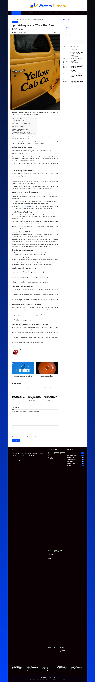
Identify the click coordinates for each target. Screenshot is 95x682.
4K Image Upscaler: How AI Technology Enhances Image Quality (18, 397)
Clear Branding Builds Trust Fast (20, 121)
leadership (35, 457)
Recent (67, 42)
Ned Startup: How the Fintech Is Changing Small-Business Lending (77, 60)
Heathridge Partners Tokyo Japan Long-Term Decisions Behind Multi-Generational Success (34, 397)
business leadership (15, 455)
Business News (15, 12)
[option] (17, 666)
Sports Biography (42, 457)
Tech (13, 460)
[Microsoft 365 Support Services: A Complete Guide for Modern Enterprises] (51, 391)
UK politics (23, 460)
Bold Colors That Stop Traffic (19, 120)
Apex (15, 32)
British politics (35, 453)
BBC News (18, 453)
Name (13, 427)
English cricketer (32, 455)
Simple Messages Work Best (19, 124)
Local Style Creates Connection (20, 130)
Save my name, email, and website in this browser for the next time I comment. (29, 436)
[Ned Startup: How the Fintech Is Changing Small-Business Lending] (67, 60)
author (13, 453)
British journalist (28, 453)
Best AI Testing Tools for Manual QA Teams (16, 669)
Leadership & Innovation (41, 12)
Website (37, 431)
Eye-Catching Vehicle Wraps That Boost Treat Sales (24, 133)
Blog (23, 12)
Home (13, 19)
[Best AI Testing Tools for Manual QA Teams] (67, 48)
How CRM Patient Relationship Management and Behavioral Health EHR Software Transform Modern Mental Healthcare (77, 67)
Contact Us (73, 12)
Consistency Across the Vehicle (20, 127)
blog (22, 453)
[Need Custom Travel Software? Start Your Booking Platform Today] (51, 456)
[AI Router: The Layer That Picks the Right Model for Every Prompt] (67, 54)
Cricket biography (24, 455)
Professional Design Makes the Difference (22, 132)
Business (41, 453)
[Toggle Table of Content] (34, 119)
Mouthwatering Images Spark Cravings (21, 123)
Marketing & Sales (53, 12)
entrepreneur (39, 455)
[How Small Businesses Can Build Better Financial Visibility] (67, 81)
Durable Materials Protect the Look (20, 129)
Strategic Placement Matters (19, 126)
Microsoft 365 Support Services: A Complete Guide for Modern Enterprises (50, 397)
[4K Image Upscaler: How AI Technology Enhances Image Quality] (19, 391)
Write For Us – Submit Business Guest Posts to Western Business (52, 679)
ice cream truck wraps (28, 319)
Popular (79, 42)
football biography (23, 457)
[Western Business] (47, 5)
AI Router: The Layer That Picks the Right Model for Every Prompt (77, 54)
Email (13, 431)
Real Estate (66, 33)
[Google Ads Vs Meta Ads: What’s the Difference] (62, 650)
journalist (30, 457)
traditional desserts (24, 206)
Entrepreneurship (30, 12)
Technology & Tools (64, 12)
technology (18, 460)
